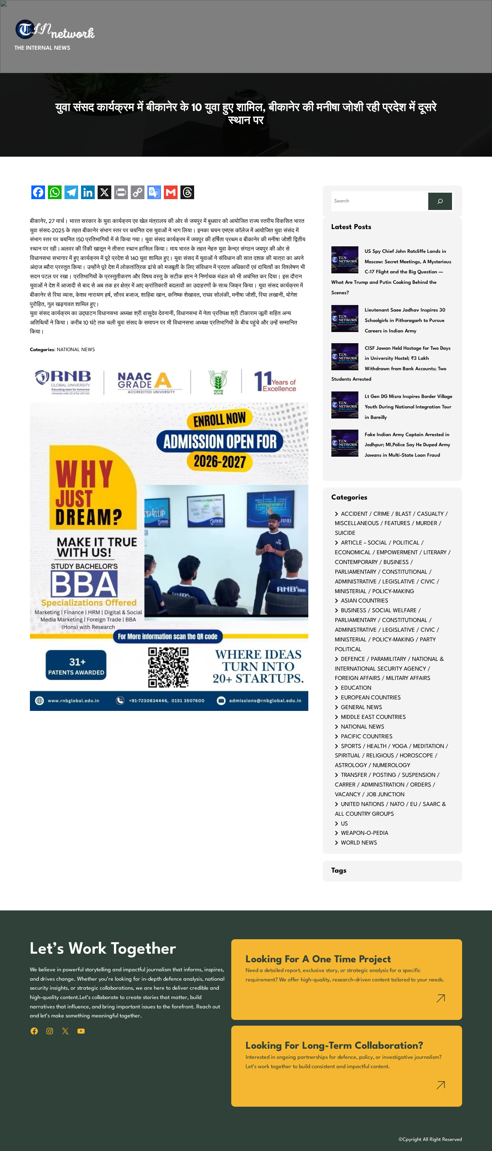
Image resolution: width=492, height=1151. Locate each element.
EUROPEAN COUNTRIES (371, 698)
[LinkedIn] (88, 193)
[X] (104, 193)
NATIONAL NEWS (76, 350)
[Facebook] (38, 193)
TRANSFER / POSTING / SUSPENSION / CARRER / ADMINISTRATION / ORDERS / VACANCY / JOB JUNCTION (387, 785)
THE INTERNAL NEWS (42, 48)
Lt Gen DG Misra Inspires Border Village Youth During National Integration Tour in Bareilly (408, 407)
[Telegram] (71, 193)
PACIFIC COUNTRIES (367, 737)
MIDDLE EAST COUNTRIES (373, 717)
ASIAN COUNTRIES (364, 601)
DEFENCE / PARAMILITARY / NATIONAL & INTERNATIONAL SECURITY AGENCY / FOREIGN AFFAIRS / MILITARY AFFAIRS (389, 669)
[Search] (440, 201)
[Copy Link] (137, 193)
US (344, 824)
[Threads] (187, 193)
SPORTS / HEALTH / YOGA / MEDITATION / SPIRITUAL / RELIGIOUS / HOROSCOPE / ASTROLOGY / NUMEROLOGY (391, 756)
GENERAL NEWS (361, 708)
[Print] (121, 193)
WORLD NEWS (359, 843)
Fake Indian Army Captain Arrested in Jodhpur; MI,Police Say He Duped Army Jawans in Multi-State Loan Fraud (407, 445)
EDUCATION (356, 688)
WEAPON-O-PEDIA (364, 833)
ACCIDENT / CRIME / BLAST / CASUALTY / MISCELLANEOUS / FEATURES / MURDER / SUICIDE (391, 524)
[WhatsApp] (54, 193)
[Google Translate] (154, 193)
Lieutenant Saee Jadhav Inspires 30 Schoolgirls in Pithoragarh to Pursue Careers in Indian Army (405, 320)
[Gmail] (170, 193)
